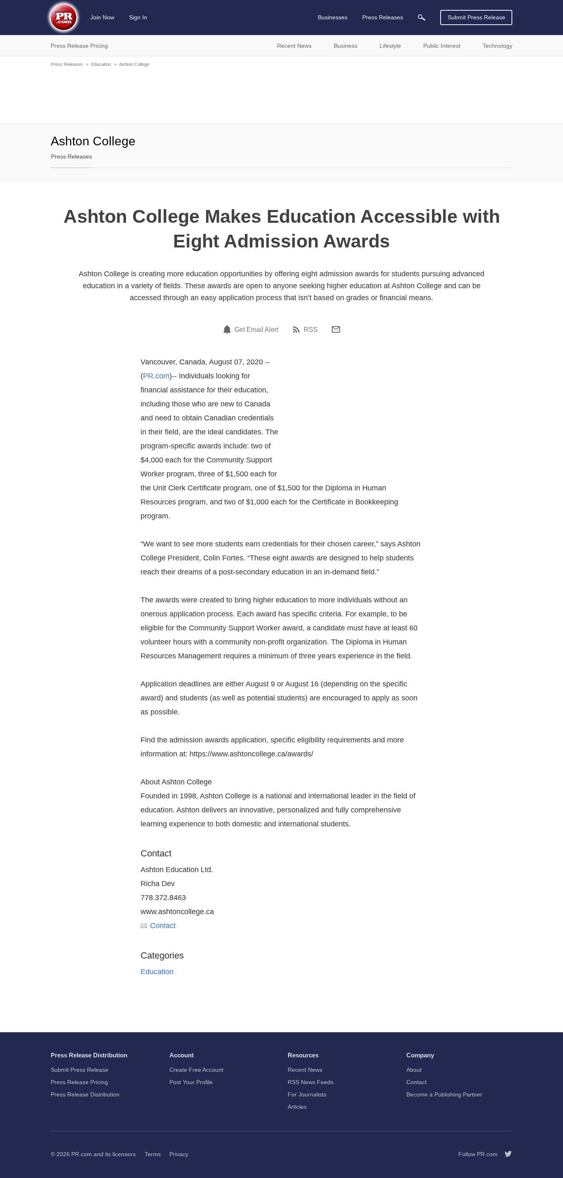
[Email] (336, 329)
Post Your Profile (191, 1082)
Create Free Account (196, 1069)
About (414, 1069)
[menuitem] (421, 17)
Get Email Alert (256, 330)
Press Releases (67, 64)
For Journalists (307, 1094)
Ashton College (134, 64)
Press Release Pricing (79, 1082)
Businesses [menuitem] (332, 17)
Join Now (102, 17)
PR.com (156, 376)
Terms (153, 1154)
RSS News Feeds (310, 1082)
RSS (311, 330)
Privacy (178, 1154)
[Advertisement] (281, 94)
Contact (163, 925)
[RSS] (297, 329)
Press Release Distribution (85, 1094)
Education (101, 64)
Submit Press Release (476, 17)
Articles (297, 1106)
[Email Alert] (228, 329)
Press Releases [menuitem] (382, 17)
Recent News (305, 1069)
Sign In (138, 17)
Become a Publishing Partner (444, 1094)
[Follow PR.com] (504, 1154)
